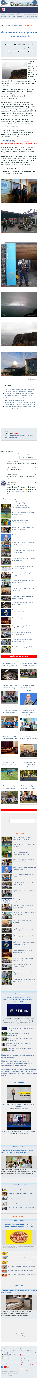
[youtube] (5, 1368)
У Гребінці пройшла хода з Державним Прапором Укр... (21, 506)
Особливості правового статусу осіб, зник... (21, 1203)
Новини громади (5, 16)
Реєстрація (17, 503)
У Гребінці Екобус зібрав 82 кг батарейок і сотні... (21, 633)
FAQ (22, 1363)
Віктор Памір (19, 435)
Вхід (23, 503)
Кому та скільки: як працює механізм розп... (21, 1189)
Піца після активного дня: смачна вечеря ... (21, 1270)
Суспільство (20, 16)
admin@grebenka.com (10, 1353)
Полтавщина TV (23, 1133)
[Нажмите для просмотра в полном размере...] (19, 203)
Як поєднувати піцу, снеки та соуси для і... (20, 1262)
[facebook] (2, 1368)
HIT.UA (21, 1368)
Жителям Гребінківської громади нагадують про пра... (22, 567)
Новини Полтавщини (29, 14)
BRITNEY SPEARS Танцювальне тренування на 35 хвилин (19, 1106)
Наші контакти (6, 1349)
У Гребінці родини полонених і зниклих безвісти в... (22, 619)
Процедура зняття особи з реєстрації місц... (21, 1207)
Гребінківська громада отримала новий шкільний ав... (23, 528)
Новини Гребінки (15, 14)
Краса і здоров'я (22, 1109)
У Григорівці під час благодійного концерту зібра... (23, 574)
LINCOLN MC (28, 435)
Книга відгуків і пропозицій (29, 1361)
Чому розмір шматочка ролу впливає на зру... (21, 1274)
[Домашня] (2, 10)
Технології (15, 18)
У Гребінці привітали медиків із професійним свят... (22, 641)
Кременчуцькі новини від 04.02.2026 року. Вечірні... (19, 1132)
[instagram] (7, 1368)
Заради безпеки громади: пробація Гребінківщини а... (23, 581)
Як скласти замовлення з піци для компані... (21, 1253)
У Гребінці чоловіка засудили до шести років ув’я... (22, 603)
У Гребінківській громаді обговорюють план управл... (21, 521)
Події (13, 16)
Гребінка (15, 437)
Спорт (9, 18)
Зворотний (6, 1357)
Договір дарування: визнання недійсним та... (21, 1193)
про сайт (12, 1359)
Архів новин (5, 14)
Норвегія (12, 435)
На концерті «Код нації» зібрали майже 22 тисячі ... (22, 627)
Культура (34, 16)
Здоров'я (3, 18)
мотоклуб (8, 437)
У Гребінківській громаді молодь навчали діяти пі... (22, 598)
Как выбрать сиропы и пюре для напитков (21, 1266)
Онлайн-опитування (27, 1359)
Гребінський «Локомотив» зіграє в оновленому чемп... (23, 611)
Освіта (27, 16)
